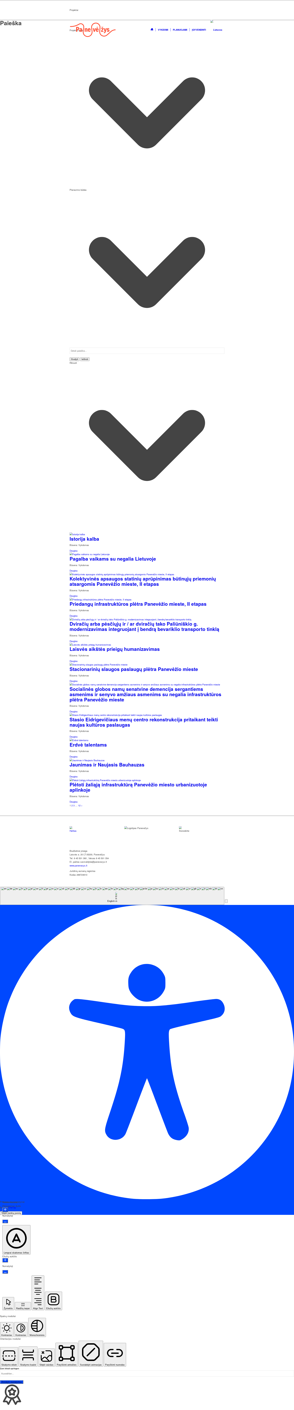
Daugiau (74, 550)
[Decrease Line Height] (5, 1272)
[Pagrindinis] (152, 30)
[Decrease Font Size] (5, 1221)
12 (79, 805)
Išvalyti (74, 359)
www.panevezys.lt (78, 865)
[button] (226, 901)
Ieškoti (84, 359)
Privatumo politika (134, 844)
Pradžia (128, 840)
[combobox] (112, 896)
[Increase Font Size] (5, 1210)
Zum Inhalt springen (9, 1368)
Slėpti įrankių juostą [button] (11, 1213)
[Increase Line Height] (5, 1260)
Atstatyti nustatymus (11, 1382)
